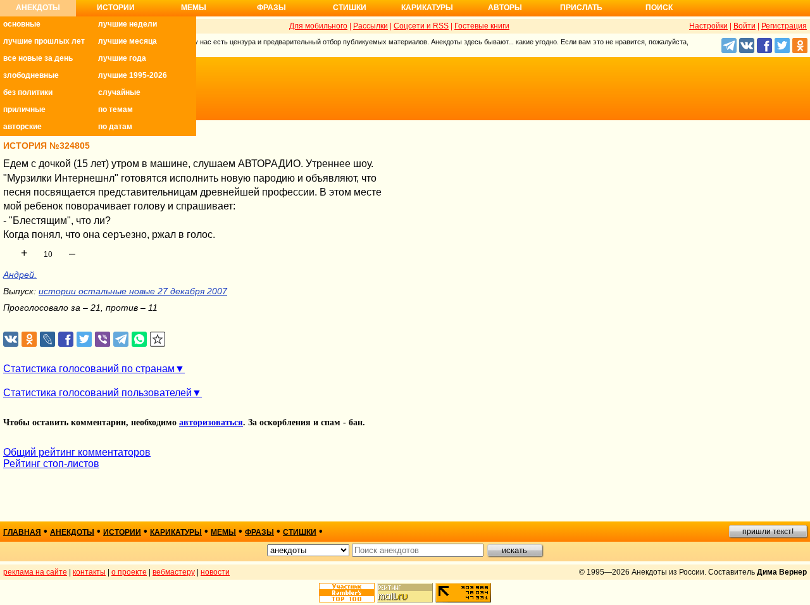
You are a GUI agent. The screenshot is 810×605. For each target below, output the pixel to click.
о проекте (129, 572)
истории (122, 532)
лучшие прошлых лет (44, 41)
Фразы (271, 7)
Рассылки (370, 26)
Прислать (581, 7)
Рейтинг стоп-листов (51, 463)
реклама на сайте (35, 572)
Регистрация (784, 26)
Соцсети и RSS (421, 26)
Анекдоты (38, 7)
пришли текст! (768, 531)
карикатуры (176, 532)
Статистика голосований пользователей (97, 392)
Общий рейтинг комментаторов (77, 452)
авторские (22, 126)
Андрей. (20, 275)
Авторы (505, 7)
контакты (89, 572)
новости (215, 572)
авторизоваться (211, 422)
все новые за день (38, 58)
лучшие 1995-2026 (132, 75)
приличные (24, 109)
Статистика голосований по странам (89, 368)
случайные (119, 92)
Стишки (349, 7)
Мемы (193, 7)
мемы (223, 532)
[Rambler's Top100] (347, 592)
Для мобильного (318, 26)
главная (22, 532)
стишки (299, 532)
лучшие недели (127, 24)
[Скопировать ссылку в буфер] (158, 339)
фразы (259, 532)
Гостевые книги (481, 26)
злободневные (31, 75)
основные (21, 24)
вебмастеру (174, 572)
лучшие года (122, 58)
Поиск (659, 7)
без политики (28, 92)
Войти (744, 26)
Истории (116, 7)
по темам (115, 109)
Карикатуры (427, 7)
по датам (115, 126)
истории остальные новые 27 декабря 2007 (133, 291)
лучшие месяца (127, 41)
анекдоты (72, 532)
